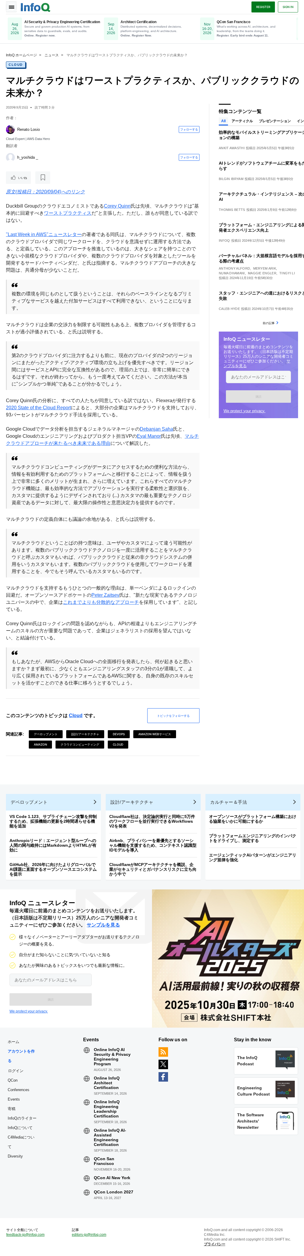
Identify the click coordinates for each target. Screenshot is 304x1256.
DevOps (119, 734)
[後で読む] (42, 177)
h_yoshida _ (27, 157)
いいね (22, 177)
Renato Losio (28, 129)
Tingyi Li (287, 273)
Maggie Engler (262, 273)
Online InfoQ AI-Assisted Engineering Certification (110, 1137)
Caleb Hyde (229, 309)
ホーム (13, 1041)
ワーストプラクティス (67, 213)
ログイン (15, 1070)
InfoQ (224, 240)
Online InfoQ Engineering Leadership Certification (107, 1108)
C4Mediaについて (21, 1142)
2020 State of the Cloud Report (38, 407)
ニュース (52, 55)
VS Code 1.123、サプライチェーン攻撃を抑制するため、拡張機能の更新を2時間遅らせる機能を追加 (53, 821)
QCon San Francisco (104, 1161)
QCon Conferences (18, 1085)
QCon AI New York (112, 1177)
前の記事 (269, 323)
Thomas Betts (232, 209)
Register (263, 7)
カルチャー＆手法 (228, 802)
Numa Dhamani (232, 273)
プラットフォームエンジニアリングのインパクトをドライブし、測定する (252, 838)
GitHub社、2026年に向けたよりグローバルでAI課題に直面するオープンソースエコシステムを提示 (53, 869)
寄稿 (11, 1109)
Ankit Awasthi (232, 148)
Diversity (15, 1156)
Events (14, 1099)
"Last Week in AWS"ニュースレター (44, 234)
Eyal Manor (149, 436)
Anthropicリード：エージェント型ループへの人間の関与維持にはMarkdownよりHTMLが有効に (53, 845)
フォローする (189, 129)
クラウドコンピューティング (80, 744)
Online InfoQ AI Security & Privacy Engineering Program (112, 1056)
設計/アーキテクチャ (85, 734)
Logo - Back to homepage (35, 6)
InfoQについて (20, 1128)
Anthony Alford (234, 268)
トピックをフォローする (173, 715)
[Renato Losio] (10, 129)
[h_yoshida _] (10, 157)
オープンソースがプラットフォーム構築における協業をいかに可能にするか (252, 819)
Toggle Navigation (11, 6)
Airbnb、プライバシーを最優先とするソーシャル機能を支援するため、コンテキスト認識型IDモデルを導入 (153, 845)
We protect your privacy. (244, 411)
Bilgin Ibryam (231, 179)
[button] (258, 396)
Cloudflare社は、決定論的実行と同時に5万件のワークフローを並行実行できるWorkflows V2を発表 (152, 821)
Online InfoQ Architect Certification (107, 1083)
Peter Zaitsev (105, 595)
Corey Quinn (117, 205)
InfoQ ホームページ (21, 55)
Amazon (40, 744)
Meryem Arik (264, 268)
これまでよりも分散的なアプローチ (101, 602)
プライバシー (214, 1244)
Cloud (16, 64)
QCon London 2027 (113, 1192)
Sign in (288, 7)
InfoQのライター (22, 1118)
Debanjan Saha (156, 429)
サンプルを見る (103, 924)
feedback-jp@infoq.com (25, 1235)
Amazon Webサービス (154, 734)
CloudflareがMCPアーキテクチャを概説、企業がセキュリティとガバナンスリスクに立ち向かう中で (153, 869)
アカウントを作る (21, 1056)
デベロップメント (46, 734)
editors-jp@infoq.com (89, 1235)
